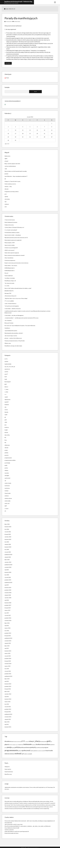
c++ (5, 394)
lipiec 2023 (7, 559)
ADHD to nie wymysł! (9, 250)
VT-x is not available (9, 301)
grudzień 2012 (8, 686)
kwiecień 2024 (8, 547)
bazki (6, 379)
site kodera (7, 199)
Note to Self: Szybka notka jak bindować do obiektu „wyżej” (18, 288)
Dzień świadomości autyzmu (11, 222)
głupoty (7, 744)
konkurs (39, 744)
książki (6, 430)
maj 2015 (7, 648)
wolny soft (7, 503)
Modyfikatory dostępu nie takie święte (13, 345)
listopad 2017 (8, 607)
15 (51, 130)
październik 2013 (8, 676)
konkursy (7, 427)
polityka (6, 452)
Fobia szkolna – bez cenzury (11, 265)
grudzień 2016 (8, 618)
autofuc (6, 371)
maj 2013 (7, 681)
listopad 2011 (8, 711)
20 (37, 133)
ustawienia (40, 750)
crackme (26, 741)
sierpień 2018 (8, 595)
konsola (44, 744)
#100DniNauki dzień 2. (10, 268)
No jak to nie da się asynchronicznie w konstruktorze (16, 263)
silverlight (7, 475)
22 (51, 133)
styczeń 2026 (8, 531)
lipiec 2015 (7, 645)
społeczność (7, 478)
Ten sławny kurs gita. (9, 283)
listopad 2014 (8, 661)
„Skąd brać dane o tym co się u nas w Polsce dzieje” (16, 298)
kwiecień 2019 (8, 587)
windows (7, 495)
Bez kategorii (8, 381)
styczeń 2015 (8, 656)
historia (11, 744)
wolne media (7, 500)
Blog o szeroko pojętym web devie (12, 163)
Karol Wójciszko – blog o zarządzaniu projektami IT (16, 176)
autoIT (6, 374)
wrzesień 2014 (8, 663)
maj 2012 (7, 696)
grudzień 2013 (8, 673)
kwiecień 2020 (8, 572)
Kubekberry (7, 328)
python (6, 468)
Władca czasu (8, 343)
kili (5, 178)
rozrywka (7, 473)
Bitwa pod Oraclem (9, 323)
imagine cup (15, 744)
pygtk (6, 465)
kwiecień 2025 (8, 539)
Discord (6, 273)
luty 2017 (7, 613)
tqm (5, 201)
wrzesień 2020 (8, 567)
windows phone (8, 498)
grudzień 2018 (8, 590)
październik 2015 (8, 638)
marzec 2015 (7, 653)
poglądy (13, 747)
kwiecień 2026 (8, 526)
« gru (6, 143)
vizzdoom (7, 204)
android (6, 361)
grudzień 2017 (8, 605)
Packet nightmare (9, 275)
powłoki (38, 747)
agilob (6, 158)
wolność (18, 753)
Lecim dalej (8, 64)
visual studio (49, 750)
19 (30, 133)
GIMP (6, 414)
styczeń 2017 (8, 615)
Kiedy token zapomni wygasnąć (12, 252)
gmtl (6, 419)
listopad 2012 (8, 689)
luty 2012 (7, 704)
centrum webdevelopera (10, 166)
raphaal (6, 196)
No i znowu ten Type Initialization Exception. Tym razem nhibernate (20, 325)
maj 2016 (7, 625)
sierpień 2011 (8, 719)
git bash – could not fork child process (13, 338)
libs (5, 437)
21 (44, 133)
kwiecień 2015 (8, 651)
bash (6, 376)
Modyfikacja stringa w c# (10, 280)
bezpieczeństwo (17, 741)
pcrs (6, 747)
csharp (31, 741)
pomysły (6, 455)
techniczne (7, 485)
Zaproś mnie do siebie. (10, 245)
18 (22, 133)
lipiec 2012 (7, 691)
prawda (41, 747)
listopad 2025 (8, 534)
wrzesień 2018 (8, 592)
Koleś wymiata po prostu (10, 184)
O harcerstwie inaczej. (10, 219)
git (5, 417)
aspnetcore (7, 369)
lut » (8, 143)
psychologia (7, 462)
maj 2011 (7, 724)
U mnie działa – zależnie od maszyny (13, 308)
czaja (6, 168)
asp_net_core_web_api (10, 366)
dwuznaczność (43, 741)
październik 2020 (8, 564)
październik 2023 (8, 554)
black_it (6, 386)
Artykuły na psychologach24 (11, 247)
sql (5, 480)
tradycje (6, 490)
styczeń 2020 (8, 577)
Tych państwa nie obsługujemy (12, 306)
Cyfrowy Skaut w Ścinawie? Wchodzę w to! (14, 227)
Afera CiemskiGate (9, 257)
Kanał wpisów (8, 769)
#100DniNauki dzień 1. (10, 270)
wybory (25, 753)
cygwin (6, 397)
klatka (22, 744)
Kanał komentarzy (9, 771)
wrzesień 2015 (8, 640)
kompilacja (34, 744)
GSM (6, 422)
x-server (6, 508)
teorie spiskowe (34, 750)
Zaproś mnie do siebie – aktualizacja (13, 235)
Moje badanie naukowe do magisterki (13, 240)
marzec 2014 (7, 666)
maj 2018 (7, 600)
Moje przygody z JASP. (10, 242)
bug (20, 741)
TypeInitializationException (11, 330)
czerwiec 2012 (8, 694)
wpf (23, 753)
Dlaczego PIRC (8, 293)
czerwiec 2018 (8, 597)
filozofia (6, 412)
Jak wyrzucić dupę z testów (11, 335)
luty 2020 (7, 574)
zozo (6, 206)
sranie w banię (8, 483)
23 (8, 137)
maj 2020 (7, 569)
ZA (5, 511)
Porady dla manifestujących (21, 18)
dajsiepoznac (7, 399)
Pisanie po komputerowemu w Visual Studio (15, 340)
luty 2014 (7, 668)
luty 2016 (7, 630)
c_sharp (6, 391)
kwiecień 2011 (8, 727)
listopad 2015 (8, 635)
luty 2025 (7, 541)
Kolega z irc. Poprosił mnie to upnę (12, 181)
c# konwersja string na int (10, 295)
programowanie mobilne (10, 460)
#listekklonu (8, 741)
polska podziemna (25, 747)
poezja (6, 450)
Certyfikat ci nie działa (10, 278)
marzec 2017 (7, 610)
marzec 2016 (7, 628)
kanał (19, 744)
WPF (6, 506)
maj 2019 (7, 585)
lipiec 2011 (7, 721)
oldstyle (6, 447)
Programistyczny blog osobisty (12, 191)
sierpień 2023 (8, 557)
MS (5, 442)
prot (6, 194)
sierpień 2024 (8, 544)
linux (6, 440)
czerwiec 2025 (8, 536)
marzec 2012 (7, 701)
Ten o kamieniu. (8, 320)
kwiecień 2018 (8, 602)
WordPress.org (8, 774)
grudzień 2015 (8, 633)
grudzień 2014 (8, 658)
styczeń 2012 (8, 706)
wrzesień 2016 (8, 620)
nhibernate (7, 445)
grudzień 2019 (8, 580)
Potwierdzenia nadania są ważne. (12, 232)
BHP (6, 384)
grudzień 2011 (8, 709)
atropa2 (6, 161)
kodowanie (28, 744)
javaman (6, 173)
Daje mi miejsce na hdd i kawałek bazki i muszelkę (16, 171)
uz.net (43, 750)
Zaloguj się (7, 766)
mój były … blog (8, 186)
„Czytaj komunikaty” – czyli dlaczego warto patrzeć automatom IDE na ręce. (22, 318)
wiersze (7, 753)
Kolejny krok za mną (9, 225)
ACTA (6, 359)
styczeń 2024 (8, 552)
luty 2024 (7, 549)
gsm (51, 741)
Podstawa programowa (10, 260)
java (5, 424)
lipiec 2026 (7, 524)
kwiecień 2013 (8, 683)
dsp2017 (7, 402)
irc (17, 744)
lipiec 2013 (7, 678)
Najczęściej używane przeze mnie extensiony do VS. (16, 237)
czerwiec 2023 (8, 562)
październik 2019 (8, 582)
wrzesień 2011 (8, 716)
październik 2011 (8, 714)
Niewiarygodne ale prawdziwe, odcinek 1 (14, 333)
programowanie (8, 457)
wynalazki (30, 753)
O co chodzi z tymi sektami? (11, 230)
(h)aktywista (7, 156)
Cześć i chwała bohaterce (10, 303)
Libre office (7, 435)
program (46, 747)
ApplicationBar (8, 364)
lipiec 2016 (7, 623)
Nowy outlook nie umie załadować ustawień (15, 255)
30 (8, 140)
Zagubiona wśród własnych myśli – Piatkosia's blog (18, 1)
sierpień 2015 (8, 643)
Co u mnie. (7, 285)
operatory (52, 744)
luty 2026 (7, 529)
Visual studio (8, 493)
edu (5, 407)
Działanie (7, 404)
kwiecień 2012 (8, 699)
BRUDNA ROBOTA (9, 290)
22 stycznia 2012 (9, 21)
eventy (6, 409)
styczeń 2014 (8, 671)
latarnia (6, 432)
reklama (6, 470)
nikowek (6, 189)
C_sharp (6, 389)
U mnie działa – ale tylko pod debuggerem (14, 315)
